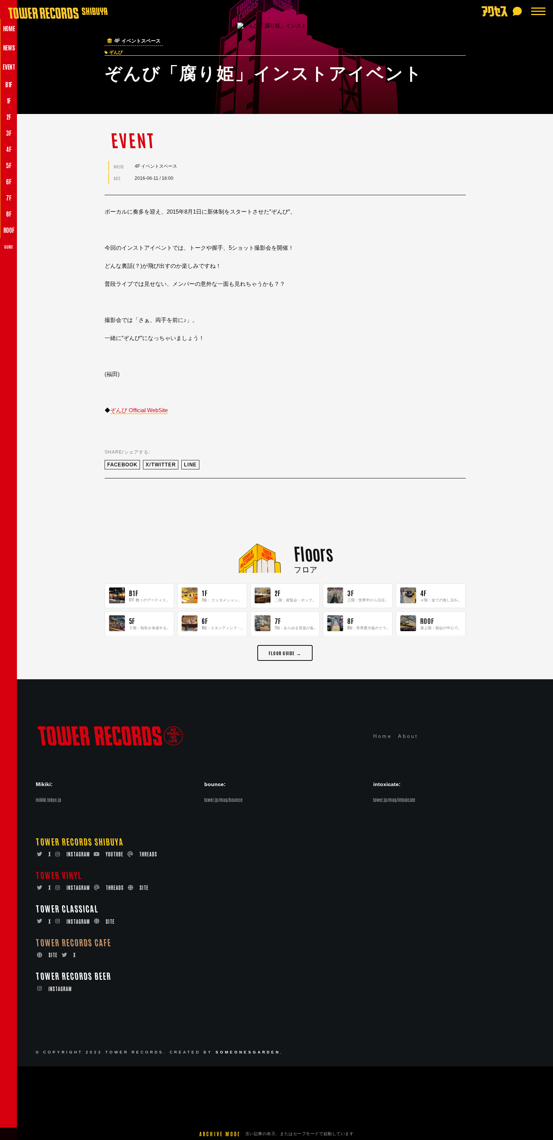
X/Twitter (161, 465)
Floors (313, 553)
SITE (144, 887)
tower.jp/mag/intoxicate (394, 800)
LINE (190, 465)
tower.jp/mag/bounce (223, 800)
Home (382, 736)
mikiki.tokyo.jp (48, 800)
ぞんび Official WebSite (139, 410)
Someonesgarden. (249, 1052)
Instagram (78, 854)
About (408, 736)
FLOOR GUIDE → (285, 652)
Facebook (122, 465)
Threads (148, 854)
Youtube (114, 854)
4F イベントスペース (137, 41)
